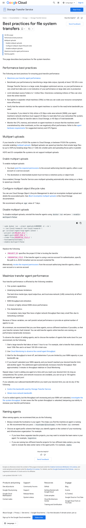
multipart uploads (24, 145)
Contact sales (7, 499)
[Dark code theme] (77, 223)
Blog (66, 486)
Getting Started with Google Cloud (51, 491)
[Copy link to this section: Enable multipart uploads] (30, 159)
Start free (77, 10)
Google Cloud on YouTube (74, 497)
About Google (7, 513)
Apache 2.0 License (33, 469)
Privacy (17, 513)
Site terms (25, 513)
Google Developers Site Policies (63, 469)
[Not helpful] (81, 18)
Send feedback (75, 24)
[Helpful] (78, 18)
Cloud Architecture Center (51, 500)
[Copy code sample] (80, 223)
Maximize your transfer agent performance (24, 78)
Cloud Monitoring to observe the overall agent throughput (33, 351)
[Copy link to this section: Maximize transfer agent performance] (51, 276)
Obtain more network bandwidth (19, 393)
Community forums (30, 486)
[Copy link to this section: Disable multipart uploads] (31, 210)
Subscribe (39, 517)
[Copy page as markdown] (29, 29)
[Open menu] (3, 2)
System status (29, 497)
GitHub (46, 486)
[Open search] (54, 2)
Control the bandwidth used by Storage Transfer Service (29, 389)
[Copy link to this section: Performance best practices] (39, 68)
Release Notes (29, 494)
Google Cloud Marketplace (7, 494)
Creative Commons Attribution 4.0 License (63, 467)
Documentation (14, 18)
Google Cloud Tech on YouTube (72, 502)
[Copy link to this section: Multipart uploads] (26, 137)
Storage (25, 18)
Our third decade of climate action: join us (61, 513)
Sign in (80, 3)
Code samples (49, 495)
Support (26, 490)
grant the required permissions (27, 168)
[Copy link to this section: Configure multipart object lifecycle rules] (47, 188)
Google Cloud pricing (10, 490)
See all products (8, 486)
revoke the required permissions (26, 264)
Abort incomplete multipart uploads (42, 196)
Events (67, 490)
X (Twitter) (69, 494)
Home (5, 18)
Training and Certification (53, 504)
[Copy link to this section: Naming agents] (23, 412)
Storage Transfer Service (20, 9)
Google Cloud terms (38, 513)
